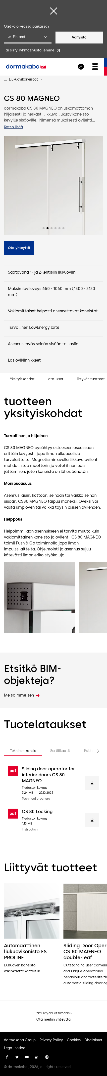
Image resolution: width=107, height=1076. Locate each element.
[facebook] (7, 1057)
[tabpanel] (53, 798)
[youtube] (27, 1057)
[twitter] (17, 1057)
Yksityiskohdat (22, 379)
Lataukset (55, 379)
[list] (53, 934)
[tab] (23, 751)
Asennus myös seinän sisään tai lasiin (43, 343)
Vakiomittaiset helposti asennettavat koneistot (53, 311)
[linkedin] (37, 1057)
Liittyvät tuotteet (90, 379)
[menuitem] (26, 67)
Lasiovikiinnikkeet (24, 360)
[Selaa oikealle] (93, 751)
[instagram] (47, 1057)
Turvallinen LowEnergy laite (33, 327)
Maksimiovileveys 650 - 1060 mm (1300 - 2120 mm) (51, 291)
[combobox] (28, 37)
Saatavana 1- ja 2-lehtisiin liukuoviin (41, 272)
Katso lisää (13, 127)
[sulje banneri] (53, 11)
